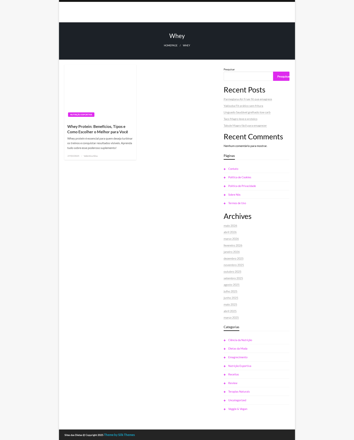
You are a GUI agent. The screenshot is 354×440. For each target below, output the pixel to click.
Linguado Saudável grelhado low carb (247, 112)
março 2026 (231, 238)
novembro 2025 (234, 265)
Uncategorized (237, 400)
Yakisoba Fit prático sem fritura (243, 105)
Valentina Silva (91, 155)
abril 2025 (230, 311)
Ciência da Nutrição (240, 340)
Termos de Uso (237, 203)
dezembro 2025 (234, 258)
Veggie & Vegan (237, 408)
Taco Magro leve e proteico (240, 119)
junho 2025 (231, 297)
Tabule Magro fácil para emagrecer (245, 125)
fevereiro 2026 (233, 245)
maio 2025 (230, 304)
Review (232, 383)
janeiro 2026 (232, 251)
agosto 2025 (232, 284)
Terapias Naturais (239, 391)
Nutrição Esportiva (81, 114)
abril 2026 (230, 232)
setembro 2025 (233, 278)
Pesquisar (229, 69)
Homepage (171, 45)
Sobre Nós (234, 194)
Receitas (233, 374)
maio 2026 (230, 225)
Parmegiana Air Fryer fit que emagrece (248, 99)
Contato (233, 168)
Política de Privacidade (242, 186)
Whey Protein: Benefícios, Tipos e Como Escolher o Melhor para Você (97, 129)
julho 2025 (230, 291)
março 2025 (231, 317)
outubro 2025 (232, 271)
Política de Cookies (239, 177)
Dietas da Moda (237, 348)
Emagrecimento (237, 357)
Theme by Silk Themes (119, 435)
